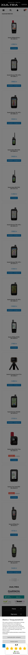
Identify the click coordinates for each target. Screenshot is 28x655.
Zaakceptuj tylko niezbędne (14, 637)
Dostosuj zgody (14, 641)
